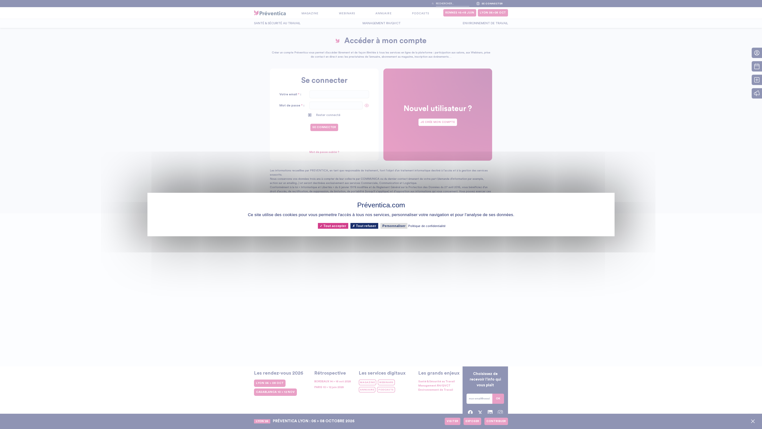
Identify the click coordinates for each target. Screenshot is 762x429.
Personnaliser (393, 225)
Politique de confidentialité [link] (426, 225)
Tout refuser (365, 225)
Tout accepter (334, 225)
